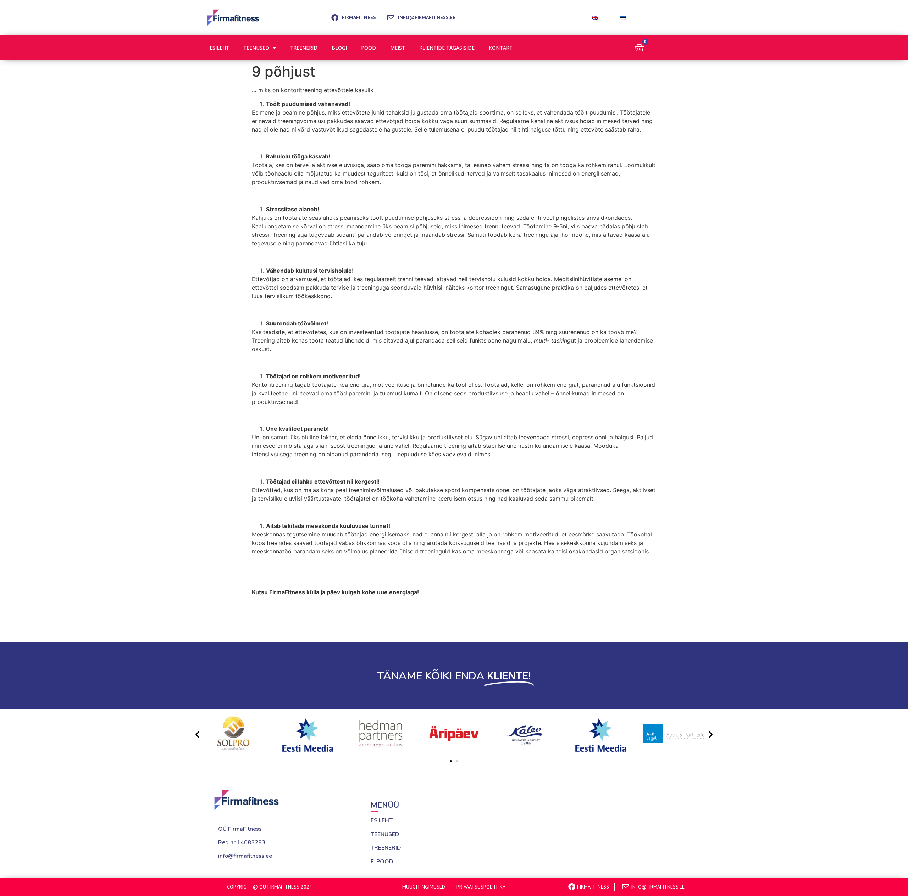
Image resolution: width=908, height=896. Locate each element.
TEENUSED (385, 834)
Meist (397, 47)
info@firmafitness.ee (245, 856)
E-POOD (382, 862)
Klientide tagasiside (447, 47)
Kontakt (501, 47)
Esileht (219, 47)
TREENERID (386, 848)
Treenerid (303, 47)
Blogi (339, 47)
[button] (197, 734)
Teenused (256, 47)
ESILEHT (382, 820)
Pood (368, 47)
